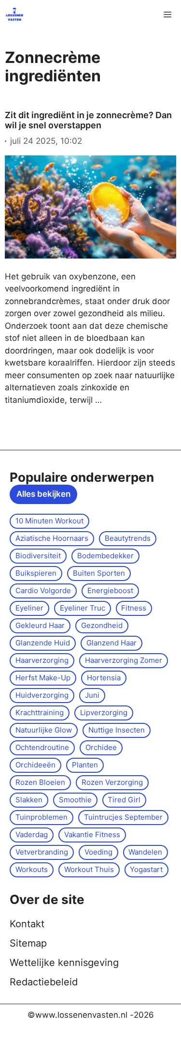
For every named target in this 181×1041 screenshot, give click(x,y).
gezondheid (102, 625)
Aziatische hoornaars (51, 538)
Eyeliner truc (82, 607)
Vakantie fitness (92, 834)
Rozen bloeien (40, 782)
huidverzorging (42, 695)
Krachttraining (39, 712)
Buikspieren (35, 573)
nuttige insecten (116, 730)
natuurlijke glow (43, 730)
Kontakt (27, 924)
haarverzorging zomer (123, 660)
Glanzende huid (42, 642)
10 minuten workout (49, 520)
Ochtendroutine (42, 747)
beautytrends (128, 538)
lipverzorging (103, 712)
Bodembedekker (105, 555)
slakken (28, 799)
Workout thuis (89, 869)
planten (85, 764)
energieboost (110, 590)
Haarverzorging (42, 660)
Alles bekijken (43, 494)
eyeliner (29, 607)
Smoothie (75, 799)
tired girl (124, 799)
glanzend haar (111, 642)
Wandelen (145, 852)
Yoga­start (146, 869)
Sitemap (28, 943)
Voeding (98, 852)
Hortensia (104, 677)
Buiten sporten (99, 573)
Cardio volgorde (43, 590)
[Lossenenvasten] (14, 14)
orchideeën (35, 764)
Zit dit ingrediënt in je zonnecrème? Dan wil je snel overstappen (88, 120)
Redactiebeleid (44, 982)
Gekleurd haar (40, 625)
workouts (31, 869)
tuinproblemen (41, 817)
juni (92, 695)
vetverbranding (41, 852)
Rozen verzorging (112, 782)
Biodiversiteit (38, 555)
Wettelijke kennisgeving (64, 962)
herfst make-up (42, 677)
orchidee (101, 747)
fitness (133, 607)
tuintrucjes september (123, 817)
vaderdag (31, 834)
